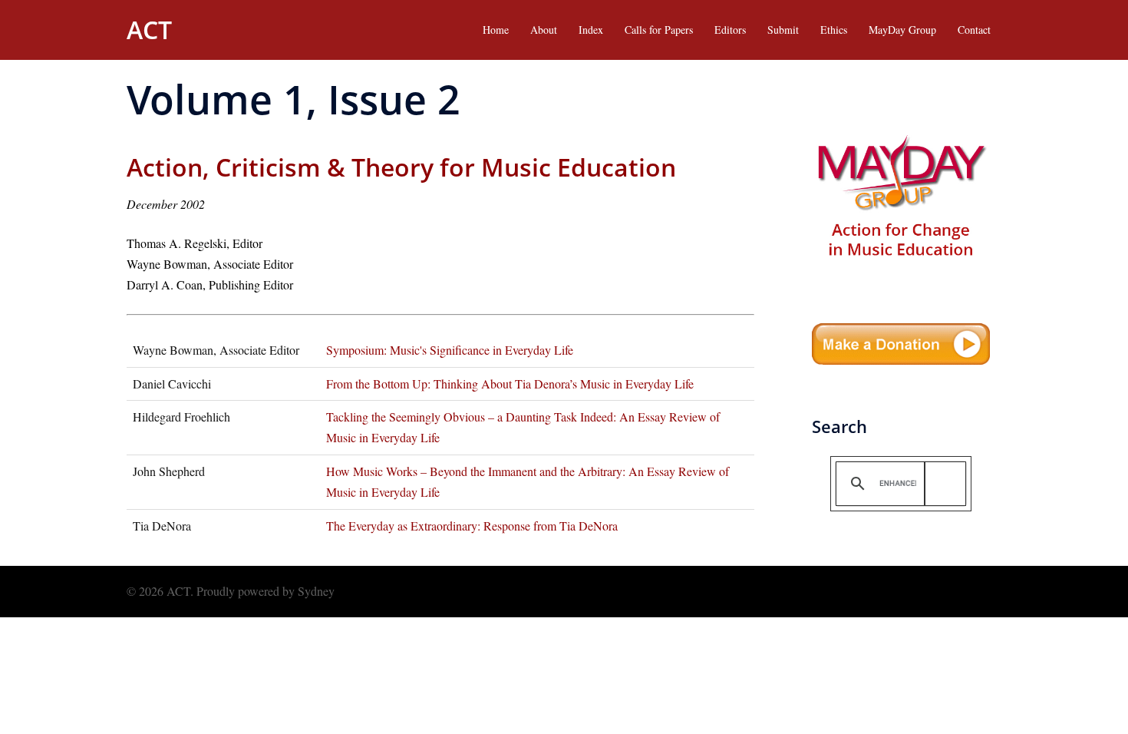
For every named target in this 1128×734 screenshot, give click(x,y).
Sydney (316, 591)
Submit (783, 29)
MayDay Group (902, 29)
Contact (974, 29)
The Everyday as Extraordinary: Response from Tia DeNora (472, 525)
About (543, 29)
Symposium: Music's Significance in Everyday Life (449, 350)
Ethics (833, 29)
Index (591, 29)
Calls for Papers (659, 29)
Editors (730, 29)
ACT (149, 29)
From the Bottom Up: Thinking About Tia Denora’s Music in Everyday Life (510, 383)
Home (496, 29)
